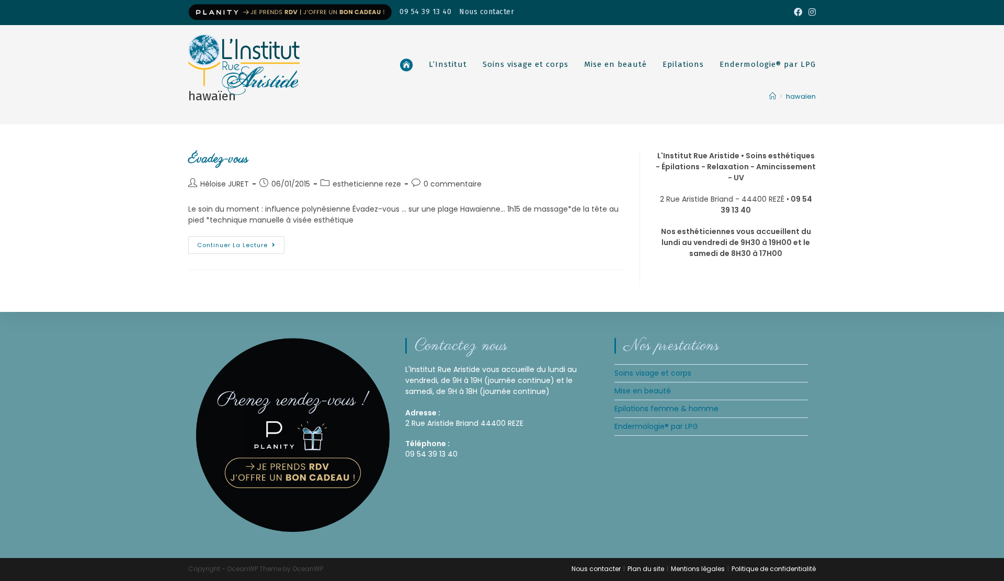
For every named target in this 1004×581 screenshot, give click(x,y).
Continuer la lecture (240, 242)
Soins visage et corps (652, 373)
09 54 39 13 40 (425, 11)
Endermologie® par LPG (656, 426)
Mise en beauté (642, 391)
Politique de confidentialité (774, 568)
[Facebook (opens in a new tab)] (798, 12)
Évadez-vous (218, 159)
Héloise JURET (224, 184)
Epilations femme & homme (666, 408)
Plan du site (646, 568)
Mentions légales (698, 568)
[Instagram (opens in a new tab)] (810, 12)
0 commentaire (453, 184)
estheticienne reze (367, 184)
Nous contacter (486, 11)
